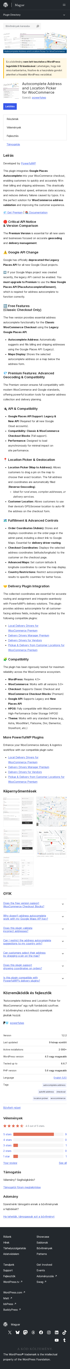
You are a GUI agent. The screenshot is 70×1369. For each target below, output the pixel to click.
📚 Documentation (36, 212)
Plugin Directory (12, 14)
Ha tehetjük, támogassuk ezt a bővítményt (29, 1216)
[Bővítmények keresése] (38, 26)
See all (63, 1163)
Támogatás (13, 144)
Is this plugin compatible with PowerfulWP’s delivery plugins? (21, 979)
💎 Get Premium (13, 212)
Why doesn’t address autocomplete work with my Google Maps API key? (25, 917)
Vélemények (14, 127)
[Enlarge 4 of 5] (62, 801)
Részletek (13, 119)
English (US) (60, 1077)
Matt (7, 1298)
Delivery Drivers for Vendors (25, 640)
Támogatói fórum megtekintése (22, 1187)
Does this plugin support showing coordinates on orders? (22, 967)
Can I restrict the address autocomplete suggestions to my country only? (27, 942)
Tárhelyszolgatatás (14, 1248)
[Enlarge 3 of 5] (29, 860)
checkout (60, 1092)
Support (8, 1270)
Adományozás (47, 1276)
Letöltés (10, 106)
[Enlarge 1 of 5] (29, 801)
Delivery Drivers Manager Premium (28, 635)
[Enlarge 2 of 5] (29, 833)
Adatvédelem (11, 1254)
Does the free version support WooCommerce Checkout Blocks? (23, 905)
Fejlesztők (9, 1276)
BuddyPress (12, 1309)
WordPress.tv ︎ (13, 1281)
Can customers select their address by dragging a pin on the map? (24, 954)
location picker (41, 1098)
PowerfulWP (28, 163)
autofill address (46, 1092)
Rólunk (7, 1236)
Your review (10, 1163)
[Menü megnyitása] (65, 5)
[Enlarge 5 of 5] (62, 833)
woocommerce (58, 1098)
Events (41, 1270)
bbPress (9, 1304)
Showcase (43, 1236)
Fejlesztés (13, 136)
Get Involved (44, 1264)
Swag (42, 1281)
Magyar (15, 1324)
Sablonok (42, 1242)
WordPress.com (14, 1292)
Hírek (6, 1242)
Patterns (42, 1254)
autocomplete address (54, 1085)
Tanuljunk (8, 1264)
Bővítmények (44, 1248)
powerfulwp (39, 97)
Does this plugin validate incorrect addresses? (17, 930)
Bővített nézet (12, 1107)
